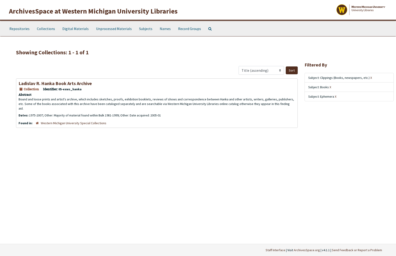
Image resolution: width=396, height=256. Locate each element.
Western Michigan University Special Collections (73, 123)
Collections (46, 28)
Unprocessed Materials (114, 28)
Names (165, 28)
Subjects (145, 28)
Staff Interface (275, 250)
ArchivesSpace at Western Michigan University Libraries (93, 11)
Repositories (19, 28)
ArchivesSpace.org (307, 250)
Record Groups (189, 28)
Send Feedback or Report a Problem (357, 250)
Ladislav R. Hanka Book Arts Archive (55, 83)
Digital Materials (75, 28)
